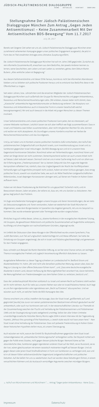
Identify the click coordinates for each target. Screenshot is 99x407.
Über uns (91, 7)
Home (56, 7)
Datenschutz (58, 402)
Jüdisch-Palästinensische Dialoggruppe (38, 5)
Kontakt (80, 7)
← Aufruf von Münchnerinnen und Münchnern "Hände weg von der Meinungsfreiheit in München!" (27, 382)
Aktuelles (67, 7)
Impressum (10, 402)
